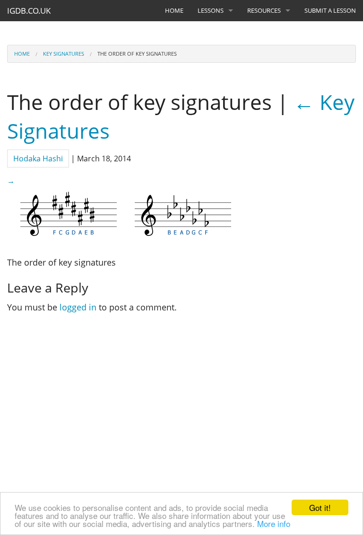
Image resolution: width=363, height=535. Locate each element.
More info (273, 523)
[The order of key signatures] (125, 214)
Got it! (320, 507)
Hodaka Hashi (38, 158)
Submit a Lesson (330, 10)
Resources (264, 10)
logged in (78, 307)
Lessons (211, 10)
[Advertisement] (186, 403)
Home (174, 10)
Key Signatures (63, 53)
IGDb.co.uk (29, 10)
